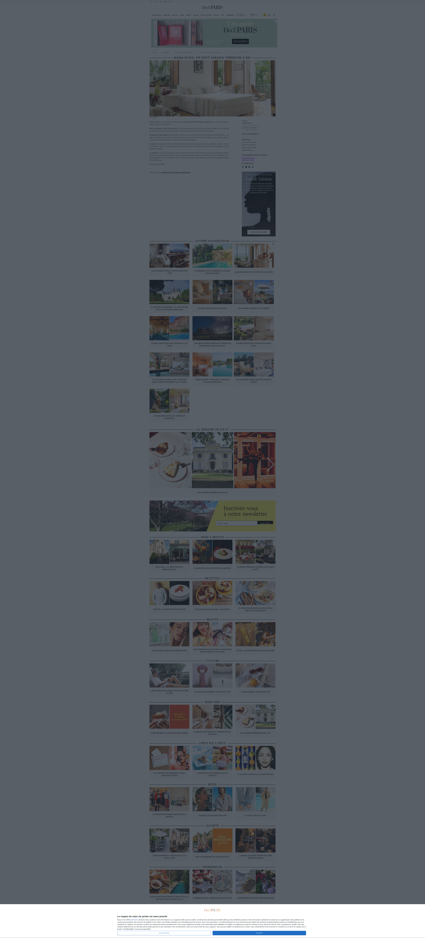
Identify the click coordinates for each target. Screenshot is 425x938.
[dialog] (212, 921)
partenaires (134, 920)
